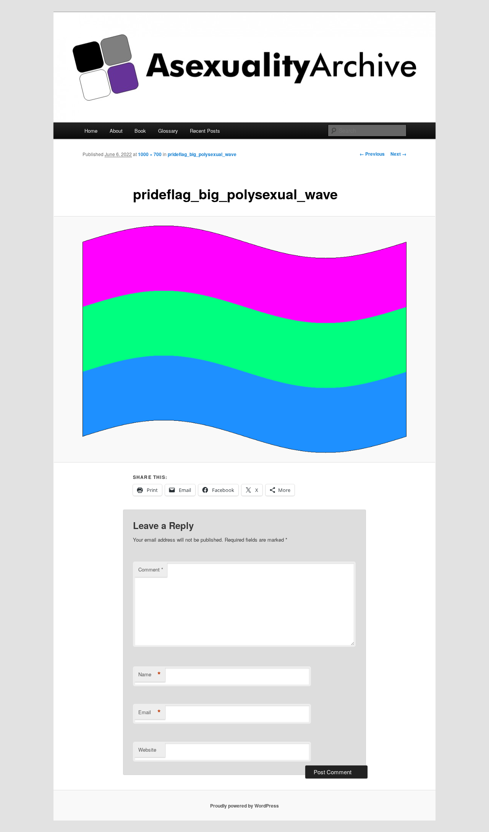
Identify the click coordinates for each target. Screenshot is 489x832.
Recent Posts (205, 130)
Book (140, 130)
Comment (150, 569)
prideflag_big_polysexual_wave (202, 154)
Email (149, 712)
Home (90, 130)
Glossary (168, 130)
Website (147, 749)
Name (149, 674)
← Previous (372, 153)
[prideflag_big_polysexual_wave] (244, 339)
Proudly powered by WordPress (244, 805)
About (116, 130)
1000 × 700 (150, 154)
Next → (398, 153)
